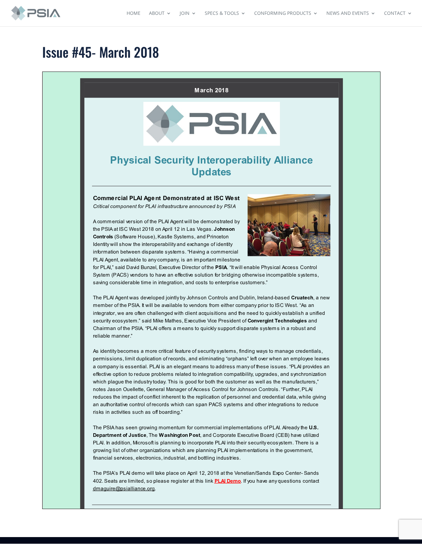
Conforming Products (282, 13)
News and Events (347, 13)
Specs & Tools (222, 13)
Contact (395, 13)
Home (133, 13)
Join (185, 13)
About (157, 13)
